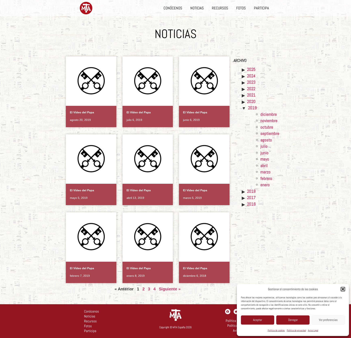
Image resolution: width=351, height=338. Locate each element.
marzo (265, 172)
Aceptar (257, 320)
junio (264, 152)
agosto (266, 140)
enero (265, 184)
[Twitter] (236, 311)
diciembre (268, 114)
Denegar (293, 320)
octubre (266, 127)
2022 (251, 88)
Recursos (220, 8)
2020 (251, 101)
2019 (252, 107)
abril (264, 165)
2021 (251, 95)
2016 (251, 204)
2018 (251, 191)
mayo (264, 159)
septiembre (269, 133)
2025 (251, 69)
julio (264, 146)
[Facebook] (227, 311)
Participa (261, 8)
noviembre (268, 120)
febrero (266, 178)
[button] (343, 289)
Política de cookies (276, 330)
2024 (251, 76)
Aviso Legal (313, 330)
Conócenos (173, 8)
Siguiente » (170, 289)
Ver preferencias (328, 320)
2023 (251, 82)
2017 (251, 197)
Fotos (241, 8)
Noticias (197, 8)
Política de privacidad (296, 330)
